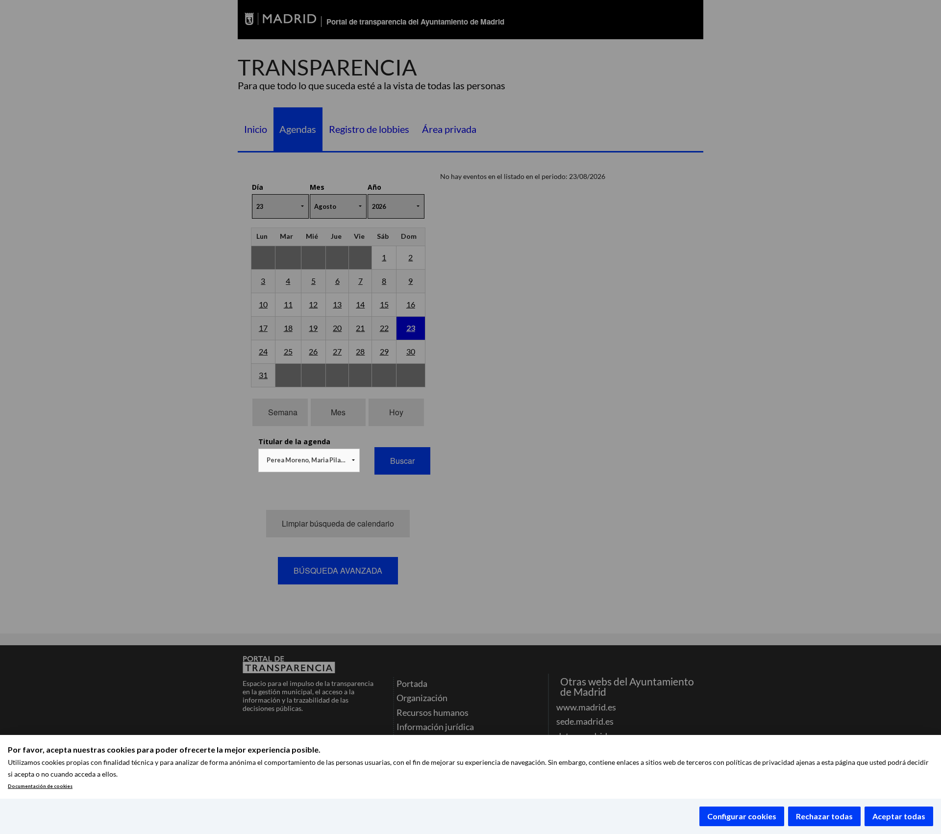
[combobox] (309, 460)
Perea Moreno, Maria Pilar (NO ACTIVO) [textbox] (311, 460)
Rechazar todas (824, 816)
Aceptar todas (898, 816)
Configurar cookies (741, 816)
